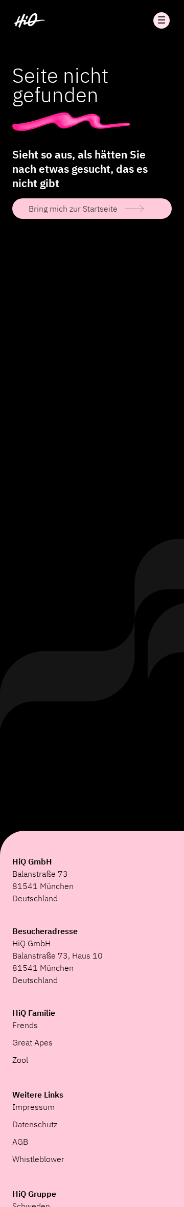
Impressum (33, 1107)
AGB (20, 1141)
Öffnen (161, 20)
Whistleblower (38, 1159)
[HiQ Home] (29, 20)
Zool (20, 1060)
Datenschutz (34, 1124)
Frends (25, 1025)
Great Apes (32, 1042)
